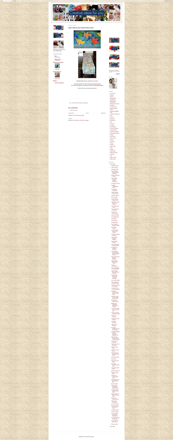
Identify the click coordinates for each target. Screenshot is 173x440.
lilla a (56, 80)
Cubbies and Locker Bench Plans (114, 376)
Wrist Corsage (114, 197)
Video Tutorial (113, 157)
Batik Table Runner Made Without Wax (115, 381)
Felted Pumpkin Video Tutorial (114, 193)
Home (87, 113)
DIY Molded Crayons (113, 228)
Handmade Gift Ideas (114, 133)
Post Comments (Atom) (79, 115)
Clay (111, 115)
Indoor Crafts (113, 138)
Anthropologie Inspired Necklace (114, 238)
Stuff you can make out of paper (115, 286)
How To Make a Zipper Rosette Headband (115, 172)
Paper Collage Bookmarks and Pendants (115, 272)
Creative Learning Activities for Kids (115, 313)
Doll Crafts (112, 118)
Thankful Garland (115, 195)
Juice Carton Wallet (115, 280)
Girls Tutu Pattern (115, 403)
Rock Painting (114, 220)
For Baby (112, 125)
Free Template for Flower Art (115, 209)
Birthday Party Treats (114, 103)
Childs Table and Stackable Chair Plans (115, 354)
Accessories (112, 93)
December (114, 424)
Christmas (112, 105)
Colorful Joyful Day (59, 82)
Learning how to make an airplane (115, 288)
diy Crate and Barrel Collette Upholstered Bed (115, 338)
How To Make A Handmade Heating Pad (114, 414)
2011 (111, 426)
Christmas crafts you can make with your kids (114, 297)
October (113, 167)
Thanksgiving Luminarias (114, 190)
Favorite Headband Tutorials (115, 235)
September (114, 165)
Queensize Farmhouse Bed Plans (115, 365)
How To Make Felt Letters (115, 207)
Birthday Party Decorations (113, 101)
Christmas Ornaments (115, 114)
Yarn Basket (113, 218)
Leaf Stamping (114, 222)
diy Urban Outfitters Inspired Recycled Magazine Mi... (115, 333)
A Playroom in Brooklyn (114, 325)
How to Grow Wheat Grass (114, 212)
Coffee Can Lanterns (113, 316)
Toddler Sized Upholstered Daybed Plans (114, 386)
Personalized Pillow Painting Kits (115, 418)
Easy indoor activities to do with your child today (114, 292)
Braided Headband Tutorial (115, 176)
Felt (111, 122)
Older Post (103, 113)
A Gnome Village (114, 411)
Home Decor (113, 136)
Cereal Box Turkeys (115, 183)
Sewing (111, 149)
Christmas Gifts (113, 106)
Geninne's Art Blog (59, 62)
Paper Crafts (113, 146)
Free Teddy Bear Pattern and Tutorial (114, 231)
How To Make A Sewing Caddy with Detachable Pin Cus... (115, 253)
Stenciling (112, 154)
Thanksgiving (85, 102)
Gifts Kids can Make (114, 131)
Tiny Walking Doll (115, 216)
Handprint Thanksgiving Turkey (114, 186)
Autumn (111, 96)
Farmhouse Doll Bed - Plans (114, 421)
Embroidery (112, 120)
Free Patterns (113, 126)
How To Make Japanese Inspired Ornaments (114, 180)
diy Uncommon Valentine (114, 341)
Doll (55, 56)
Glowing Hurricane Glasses (115, 319)
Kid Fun (111, 142)
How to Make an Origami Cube (114, 199)
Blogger (92, 436)
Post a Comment (73, 110)
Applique (112, 95)
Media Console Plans (114, 347)
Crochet (112, 117)
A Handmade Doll (115, 409)
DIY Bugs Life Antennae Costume (114, 248)
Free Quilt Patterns (114, 128)
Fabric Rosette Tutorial (114, 242)
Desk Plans (113, 358)
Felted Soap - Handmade (114, 401)
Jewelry (111, 139)
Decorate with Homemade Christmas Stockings (114, 276)
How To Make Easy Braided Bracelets (115, 258)
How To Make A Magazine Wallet (115, 225)
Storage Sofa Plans (115, 370)
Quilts (111, 147)
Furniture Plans (113, 130)
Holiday (111, 134)
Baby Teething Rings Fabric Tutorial (114, 262)
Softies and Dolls (113, 152)
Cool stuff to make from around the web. (115, 309)
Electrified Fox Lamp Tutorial (114, 301)
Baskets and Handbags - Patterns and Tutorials (114, 305)
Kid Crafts (112, 141)
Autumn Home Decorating (77, 102)
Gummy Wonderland (114, 265)
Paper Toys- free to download (115, 344)
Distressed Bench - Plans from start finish (115, 395)
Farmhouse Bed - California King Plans (115, 391)
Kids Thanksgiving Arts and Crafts (115, 268)
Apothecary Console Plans (114, 398)
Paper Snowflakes (115, 215)
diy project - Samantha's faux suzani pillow (115, 328)
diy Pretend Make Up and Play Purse (115, 407)
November (114, 169)
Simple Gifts (112, 151)
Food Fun (112, 123)
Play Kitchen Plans (115, 357)
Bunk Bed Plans (114, 383)
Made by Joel (58, 59)
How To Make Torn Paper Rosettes (115, 245)
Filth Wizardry (58, 71)
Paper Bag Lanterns (113, 322)
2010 (111, 164)
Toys (111, 155)
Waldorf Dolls (113, 159)
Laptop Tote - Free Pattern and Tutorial (115, 203)
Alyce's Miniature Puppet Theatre (115, 283)
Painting (112, 144)
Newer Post (71, 113)
